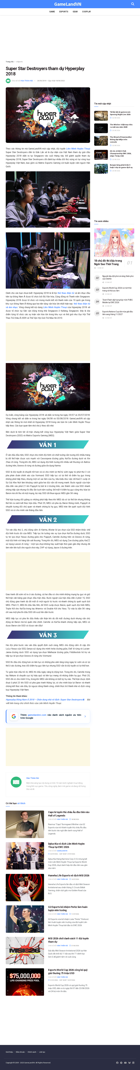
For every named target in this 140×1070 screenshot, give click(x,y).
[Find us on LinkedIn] (133, 1063)
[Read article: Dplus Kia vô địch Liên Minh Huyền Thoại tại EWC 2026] (25, 856)
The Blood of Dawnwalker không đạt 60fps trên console (121, 139)
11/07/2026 (75, 914)
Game (52, 12)
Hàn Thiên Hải (27, 81)
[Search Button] (132, 4)
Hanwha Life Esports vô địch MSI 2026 (68, 875)
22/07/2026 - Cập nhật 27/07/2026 (62, 854)
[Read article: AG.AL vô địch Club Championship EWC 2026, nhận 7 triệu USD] (101, 155)
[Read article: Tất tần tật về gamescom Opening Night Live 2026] (101, 116)
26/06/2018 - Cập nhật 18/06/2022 (51, 81)
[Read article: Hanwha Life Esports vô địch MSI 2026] (25, 887)
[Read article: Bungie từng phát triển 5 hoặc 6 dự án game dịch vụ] (101, 169)
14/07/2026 (75, 879)
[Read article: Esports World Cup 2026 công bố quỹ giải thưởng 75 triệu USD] (25, 982)
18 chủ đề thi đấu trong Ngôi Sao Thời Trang (108, 262)
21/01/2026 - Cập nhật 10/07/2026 (62, 980)
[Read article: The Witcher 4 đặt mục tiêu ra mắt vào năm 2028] (101, 128)
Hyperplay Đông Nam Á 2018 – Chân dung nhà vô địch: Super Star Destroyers (44, 699)
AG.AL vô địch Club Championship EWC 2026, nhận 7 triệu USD (120, 153)
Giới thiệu (9, 1052)
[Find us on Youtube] (125, 1063)
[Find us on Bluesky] (129, 1063)
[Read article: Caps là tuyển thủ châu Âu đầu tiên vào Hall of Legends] (25, 824)
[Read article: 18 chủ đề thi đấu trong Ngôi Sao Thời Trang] (114, 242)
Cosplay (86, 12)
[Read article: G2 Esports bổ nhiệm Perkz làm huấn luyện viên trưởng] (25, 919)
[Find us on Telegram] (121, 1063)
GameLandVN (67, 4)
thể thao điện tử (66, 293)
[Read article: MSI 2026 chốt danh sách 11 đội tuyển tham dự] (25, 950)
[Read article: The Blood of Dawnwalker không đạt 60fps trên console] (101, 141)
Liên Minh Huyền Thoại (78, 148)
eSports (63, 12)
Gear (75, 12)
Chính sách (32, 1052)
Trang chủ (10, 62)
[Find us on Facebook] (117, 1063)
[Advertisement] (70, 38)
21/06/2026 (75, 946)
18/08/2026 (75, 819)
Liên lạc (42, 1052)
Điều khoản (20, 1052)
